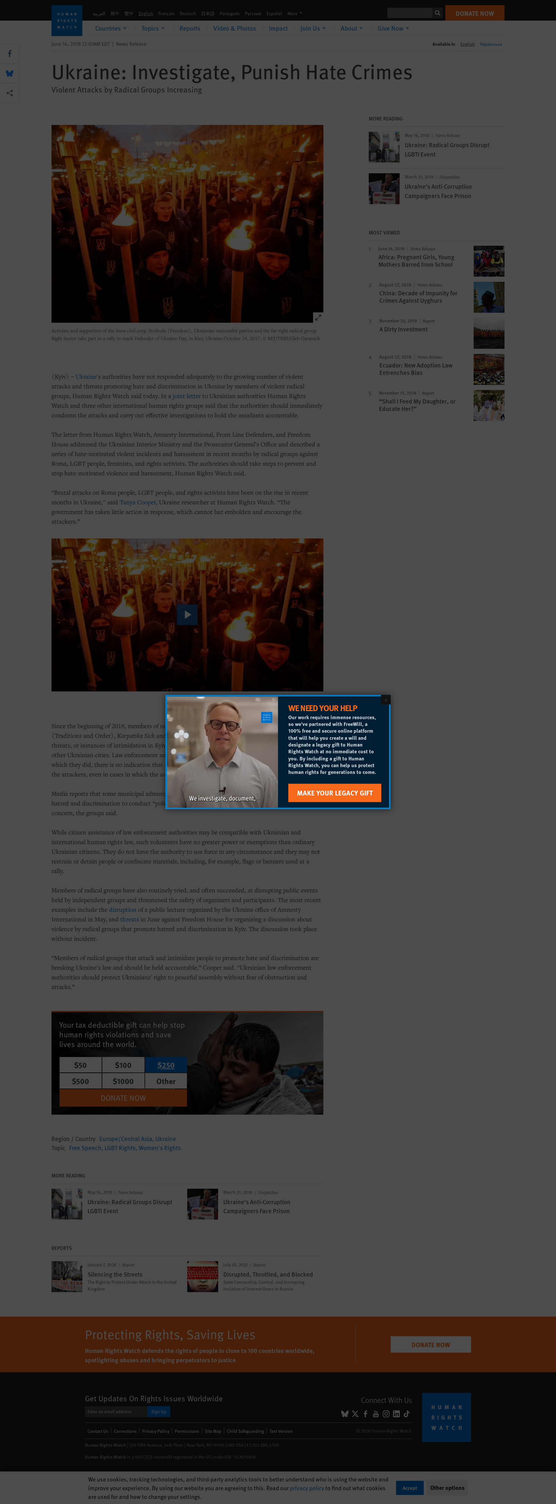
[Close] (386, 700)
